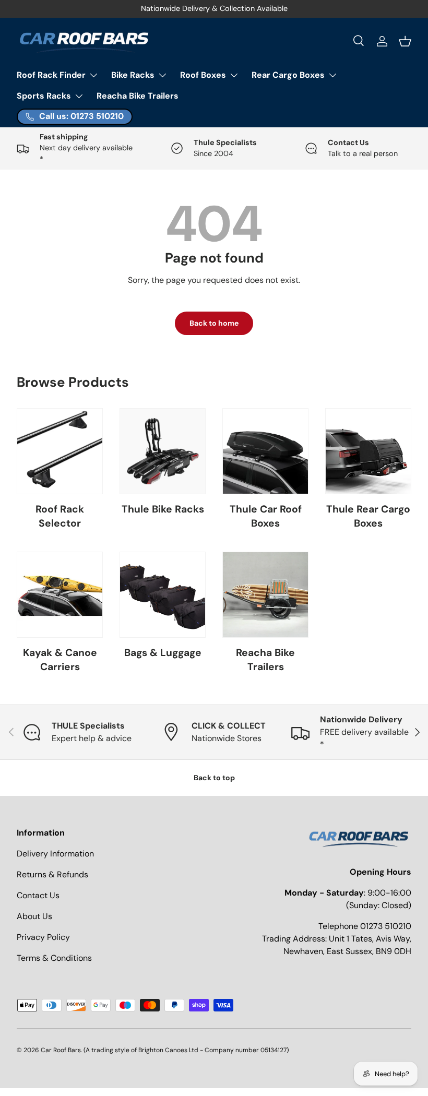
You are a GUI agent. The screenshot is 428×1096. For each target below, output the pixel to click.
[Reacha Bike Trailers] (265, 594)
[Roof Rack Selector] (59, 451)
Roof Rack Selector (59, 516)
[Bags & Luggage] (162, 594)
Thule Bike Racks (163, 509)
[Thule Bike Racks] (162, 451)
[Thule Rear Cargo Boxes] (368, 451)
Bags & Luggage (162, 652)
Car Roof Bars (61, 1050)
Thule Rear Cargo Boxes (368, 516)
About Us (34, 916)
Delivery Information (55, 853)
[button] (405, 41)
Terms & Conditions (54, 957)
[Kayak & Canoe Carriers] (59, 594)
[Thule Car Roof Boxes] (265, 451)
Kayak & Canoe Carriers (60, 659)
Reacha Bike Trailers (138, 95)
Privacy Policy (43, 937)
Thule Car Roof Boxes (266, 516)
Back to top (214, 777)
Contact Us (38, 895)
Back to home (214, 323)
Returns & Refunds (52, 874)
